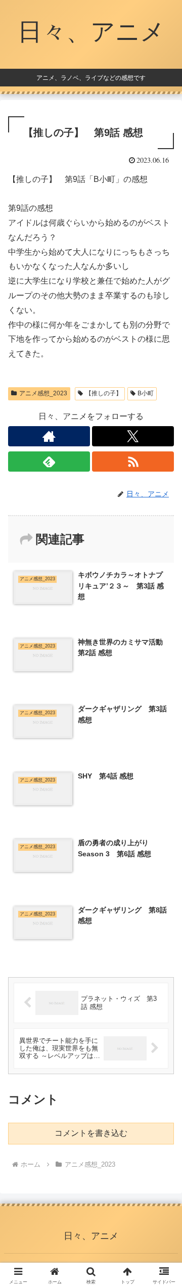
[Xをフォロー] (133, 436)
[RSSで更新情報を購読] (133, 461)
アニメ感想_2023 (43, 393)
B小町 (146, 393)
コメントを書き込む (91, 1133)
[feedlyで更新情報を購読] (49, 461)
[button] (162, 1216)
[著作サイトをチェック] (49, 436)
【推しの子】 (103, 393)
